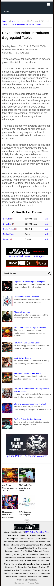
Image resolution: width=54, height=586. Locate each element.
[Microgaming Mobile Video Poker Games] (10, 502)
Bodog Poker (9, 234)
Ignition (6, 239)
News (14, 21)
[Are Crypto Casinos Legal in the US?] (10, 475)
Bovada (6, 219)
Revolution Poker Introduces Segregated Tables (21, 24)
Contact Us (19, 583)
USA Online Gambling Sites (37, 532)
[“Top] (27, 522)
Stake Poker (8, 229)
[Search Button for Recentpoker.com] (49, 273)
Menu (6, 11)
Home (4, 21)
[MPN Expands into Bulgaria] (27, 502)
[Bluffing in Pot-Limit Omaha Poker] (27, 475)
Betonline (7, 224)
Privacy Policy (34, 583)
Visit (46, 219)
